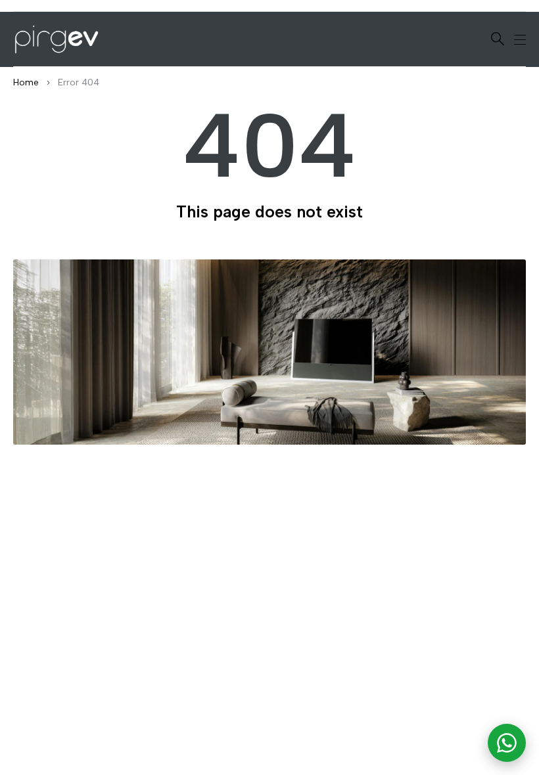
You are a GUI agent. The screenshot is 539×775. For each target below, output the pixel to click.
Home (26, 82)
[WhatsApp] (507, 743)
